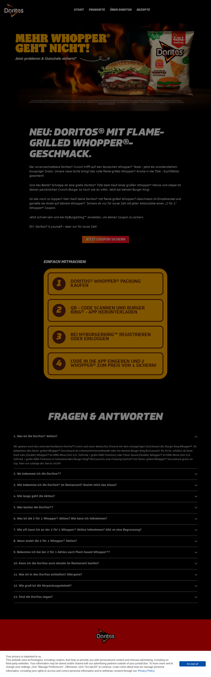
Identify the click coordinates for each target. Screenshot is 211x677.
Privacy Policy (146, 670)
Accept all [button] (192, 664)
